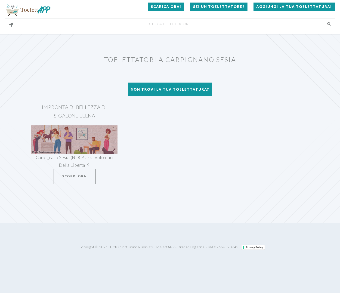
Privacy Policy (254, 247)
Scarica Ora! (166, 6)
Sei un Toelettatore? (219, 6)
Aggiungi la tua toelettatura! (294, 6)
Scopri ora (74, 176)
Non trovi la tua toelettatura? (170, 89)
